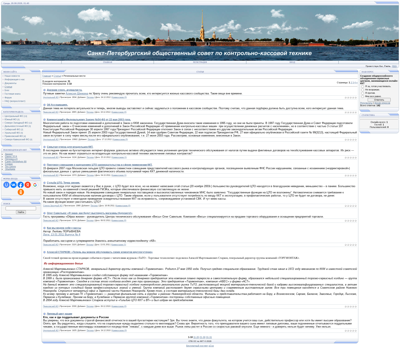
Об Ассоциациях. (57, 104)
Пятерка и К (11, 159)
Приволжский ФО (14, 136)
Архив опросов (382, 103)
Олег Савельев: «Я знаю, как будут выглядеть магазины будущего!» (89, 213)
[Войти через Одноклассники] (21, 192)
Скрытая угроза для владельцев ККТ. (70, 146)
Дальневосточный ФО (16, 126)
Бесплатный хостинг (197, 345)
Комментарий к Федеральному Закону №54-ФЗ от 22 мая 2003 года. (89, 119)
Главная (107, 62)
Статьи (57, 76)
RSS (394, 66)
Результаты (366, 103)
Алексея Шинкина (77, 93)
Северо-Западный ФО (16, 122)
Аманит (9, 154)
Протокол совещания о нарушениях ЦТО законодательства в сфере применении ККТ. (99, 164)
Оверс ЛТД (11, 156)
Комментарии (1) (119, 157)
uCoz (211, 345)
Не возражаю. (372, 89)
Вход (292, 62)
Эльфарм (10, 169)
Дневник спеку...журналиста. (64, 90)
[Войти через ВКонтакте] (13, 185)
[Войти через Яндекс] (28, 185)
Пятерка (90, 97)
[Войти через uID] (6, 185)
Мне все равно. (373, 96)
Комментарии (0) (119, 97)
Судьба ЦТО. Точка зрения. (63, 182)
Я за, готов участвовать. (378, 86)
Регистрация (200, 62)
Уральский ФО (12, 132)
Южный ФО (11, 119)
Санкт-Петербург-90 (15, 161)
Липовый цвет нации (59, 313)
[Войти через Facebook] (21, 185)
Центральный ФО (14, 116)
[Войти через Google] (35, 184)
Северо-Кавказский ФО (17, 139)
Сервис (9, 164)
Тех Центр (10, 166)
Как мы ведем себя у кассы (64, 227)
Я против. (370, 93)
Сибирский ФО (12, 129)
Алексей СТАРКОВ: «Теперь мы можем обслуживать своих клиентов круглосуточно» (100, 252)
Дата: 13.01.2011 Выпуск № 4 (61, 234)
